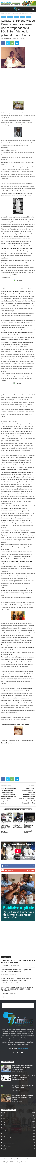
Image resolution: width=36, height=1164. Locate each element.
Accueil (2, 13)
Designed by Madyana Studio (24, 1161)
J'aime (32, 866)
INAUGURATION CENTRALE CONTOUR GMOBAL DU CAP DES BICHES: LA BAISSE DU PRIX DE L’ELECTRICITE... (17, 989)
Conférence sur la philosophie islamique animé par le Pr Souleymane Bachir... (22, 1067)
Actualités (4, 1125)
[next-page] (19, 836)
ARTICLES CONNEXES (11, 809)
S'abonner (30, 870)
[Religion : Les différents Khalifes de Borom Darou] (6, 1088)
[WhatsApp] (12, 43)
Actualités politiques (7, 1137)
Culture (16, 17)
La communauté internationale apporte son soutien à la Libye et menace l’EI (16, 970)
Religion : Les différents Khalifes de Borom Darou (23, 1087)
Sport (2, 1134)
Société (28, 17)
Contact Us (29, 1158)
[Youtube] (22, 1052)
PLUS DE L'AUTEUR (25, 809)
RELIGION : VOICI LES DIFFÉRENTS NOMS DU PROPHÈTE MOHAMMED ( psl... (23, 1077)
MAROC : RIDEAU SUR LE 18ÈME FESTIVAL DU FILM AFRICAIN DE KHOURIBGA (18, 962)
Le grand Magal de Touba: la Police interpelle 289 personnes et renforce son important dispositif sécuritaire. (18, 825)
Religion (22, 17)
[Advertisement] (18, 83)
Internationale (5, 1131)
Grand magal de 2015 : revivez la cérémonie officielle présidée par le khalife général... (16, 979)
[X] (8, 43)
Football (3, 1149)
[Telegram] (17, 43)
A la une (8, 13)
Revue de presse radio (7, 1143)
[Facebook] (3, 43)
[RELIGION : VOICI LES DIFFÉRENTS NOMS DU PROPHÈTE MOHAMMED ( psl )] (6, 1078)
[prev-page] (17, 836)
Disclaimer (6, 1158)
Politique (3, 1122)
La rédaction (7, 38)
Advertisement (21, 1158)
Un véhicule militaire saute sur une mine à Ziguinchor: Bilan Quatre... (22, 1097)
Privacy (13, 1158)
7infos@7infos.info (23, 1048)
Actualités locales (6, 1146)
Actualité (10, 17)
